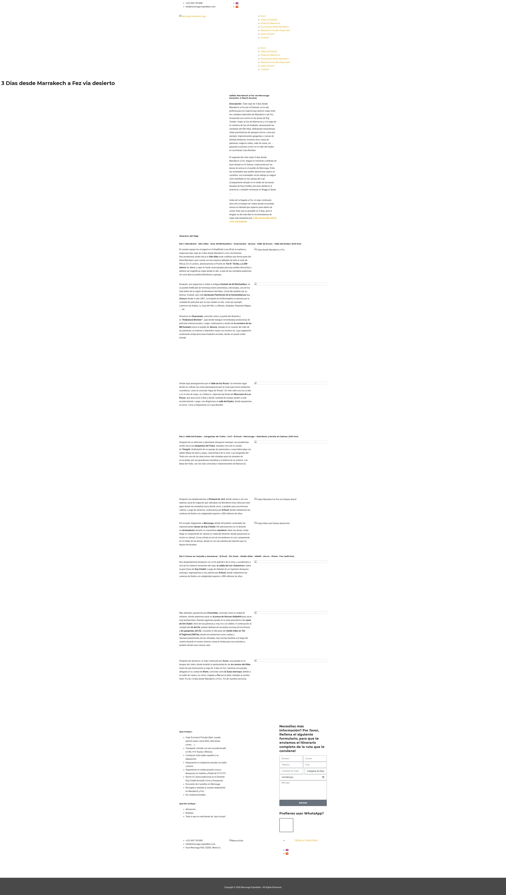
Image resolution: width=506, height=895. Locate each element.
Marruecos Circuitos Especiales (275, 30)
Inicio (263, 16)
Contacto (265, 38)
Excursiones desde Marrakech (275, 27)
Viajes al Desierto (269, 20)
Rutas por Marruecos (270, 23)
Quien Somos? (268, 34)
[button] (290, 44)
